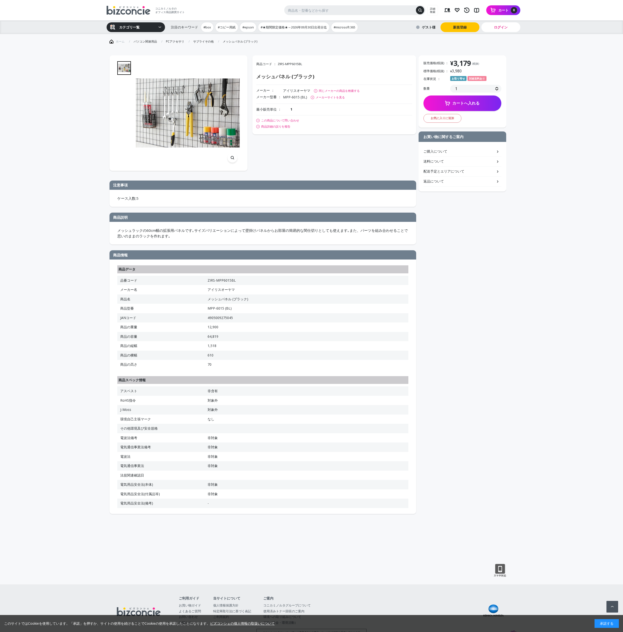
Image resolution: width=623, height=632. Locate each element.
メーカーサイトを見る (330, 97)
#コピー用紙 (227, 27)
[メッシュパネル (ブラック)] (188, 113)
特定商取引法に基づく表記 (232, 611)
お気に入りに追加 (442, 118)
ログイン (501, 27)
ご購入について (435, 151)
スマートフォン (500, 570)
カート (506, 10)
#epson (248, 27)
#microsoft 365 (344, 27)
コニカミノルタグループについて (287, 605)
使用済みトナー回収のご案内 (283, 611)
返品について (433, 181)
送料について (433, 161)
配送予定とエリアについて (443, 171)
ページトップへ (612, 607)
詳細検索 (432, 10)
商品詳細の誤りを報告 (275, 127)
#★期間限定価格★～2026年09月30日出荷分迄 (294, 27)
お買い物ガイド (190, 605)
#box (207, 27)
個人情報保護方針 (225, 605)
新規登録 (460, 27)
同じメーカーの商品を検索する (339, 91)
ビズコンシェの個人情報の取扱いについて (242, 623)
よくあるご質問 (190, 611)
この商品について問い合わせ (280, 120)
